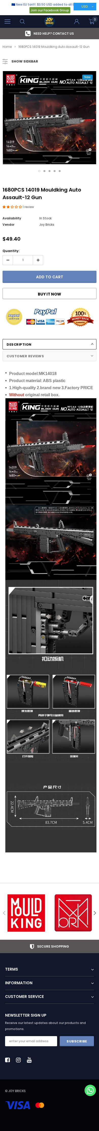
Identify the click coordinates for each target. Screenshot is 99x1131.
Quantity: (11, 250)
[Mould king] (26, 913)
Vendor (8, 224)
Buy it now (49, 294)
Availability (12, 218)
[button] (13, 207)
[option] (49, 33)
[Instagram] (20, 1059)
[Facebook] (9, 1059)
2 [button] (44, 171)
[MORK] (73, 913)
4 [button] (55, 171)
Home (7, 47)
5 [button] (60, 171)
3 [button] (49, 171)
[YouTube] (31, 1059)
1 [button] (39, 171)
